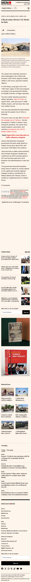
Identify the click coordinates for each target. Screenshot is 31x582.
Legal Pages (11, 576)
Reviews (3, 526)
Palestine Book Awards (8, 541)
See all (27, 252)
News (21, 16)
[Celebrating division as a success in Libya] (22, 392)
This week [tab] (10, 450)
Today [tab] (3, 450)
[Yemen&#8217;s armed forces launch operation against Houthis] (7, 408)
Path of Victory (19, 99)
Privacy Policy (5, 546)
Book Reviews (5, 518)
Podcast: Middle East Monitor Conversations (14, 530)
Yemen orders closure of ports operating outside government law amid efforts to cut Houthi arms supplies (10, 257)
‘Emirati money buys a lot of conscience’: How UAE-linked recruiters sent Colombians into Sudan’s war (7, 433)
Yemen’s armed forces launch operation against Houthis (7, 416)
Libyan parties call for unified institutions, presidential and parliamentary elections (7, 399)
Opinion (3, 524)
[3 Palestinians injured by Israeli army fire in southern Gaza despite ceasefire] (22, 425)
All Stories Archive (6, 550)
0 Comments (11, 30)
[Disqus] (15, 225)
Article (3, 464)
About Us (3, 539)
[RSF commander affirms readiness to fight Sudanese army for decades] (22, 408)
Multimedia (4, 528)
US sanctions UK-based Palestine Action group (8, 277)
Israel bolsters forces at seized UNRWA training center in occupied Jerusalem (14, 494)
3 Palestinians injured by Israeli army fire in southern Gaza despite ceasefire (21, 433)
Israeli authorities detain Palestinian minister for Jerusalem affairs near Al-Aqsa (9, 289)
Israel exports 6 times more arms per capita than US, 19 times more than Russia (14, 475)
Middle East (15, 16)
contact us (24, 198)
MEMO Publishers (6, 548)
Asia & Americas (6, 511)
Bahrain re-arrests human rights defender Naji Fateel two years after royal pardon (10, 299)
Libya (8, 16)
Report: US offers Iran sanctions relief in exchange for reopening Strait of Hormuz (15, 458)
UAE (25, 16)
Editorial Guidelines (7, 536)
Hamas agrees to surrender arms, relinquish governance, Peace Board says (10, 268)
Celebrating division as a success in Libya (21, 399)
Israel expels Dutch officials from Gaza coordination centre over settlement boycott (14, 485)
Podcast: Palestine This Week (10, 533)
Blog (2, 521)
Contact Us (4, 543)
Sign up (26, 312)
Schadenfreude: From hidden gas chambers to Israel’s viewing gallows (14, 467)
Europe (3, 515)
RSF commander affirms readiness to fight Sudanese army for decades (22, 416)
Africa (3, 16)
